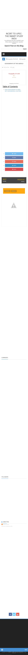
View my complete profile (6, 526)
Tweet (14, 153)
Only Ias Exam (6, 524)
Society (4, 181)
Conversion (7, 191)
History (22, 181)
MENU (26, 649)
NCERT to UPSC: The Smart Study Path (14, 36)
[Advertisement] (14, 15)
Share (14, 157)
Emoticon (14, 191)
